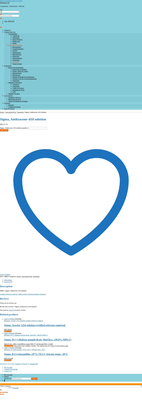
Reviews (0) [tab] (8, 282)
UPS (14, 92)
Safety (14, 43)
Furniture (7, 103)
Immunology (16, 53)
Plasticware (16, 41)
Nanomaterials (17, 58)
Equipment (7, 66)
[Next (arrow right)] (3, 394)
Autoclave (15, 84)
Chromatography (18, 49)
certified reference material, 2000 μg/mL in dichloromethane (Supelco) (23, 294)
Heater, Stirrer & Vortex (20, 71)
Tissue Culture (17, 64)
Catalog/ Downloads (11, 369)
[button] (71, 390)
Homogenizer (16, 73)
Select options (8, 346)
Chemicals (15, 36)
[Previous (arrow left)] (1, 394)
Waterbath (15, 81)
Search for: (7, 378)
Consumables (12, 34)
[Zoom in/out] (1, 392)
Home (2, 112)
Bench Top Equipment (15, 67)
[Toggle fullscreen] (3, 392)
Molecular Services (14, 99)
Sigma (19, 276)
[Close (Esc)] (7, 392)
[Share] (5, 392)
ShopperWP (34, 364)
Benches (11, 105)
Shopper (18, 364)
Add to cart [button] (8, 331)
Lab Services (8, 96)
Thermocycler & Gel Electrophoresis (24, 79)
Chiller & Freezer (18, 88)
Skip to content (17, 1)
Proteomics (16, 60)
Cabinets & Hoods (14, 107)
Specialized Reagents (15, 45)
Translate (15, 388)
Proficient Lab (4, 3)
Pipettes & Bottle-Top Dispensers (23, 77)
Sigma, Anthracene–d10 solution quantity (13, 128)
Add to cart (4, 130)
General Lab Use (9, 32)
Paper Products (17, 39)
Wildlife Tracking (14, 94)
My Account (8, 367)
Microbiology (16, 54)
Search (6, 376)
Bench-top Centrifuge (19, 69)
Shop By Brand (9, 109)
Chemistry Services (14, 97)
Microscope (16, 75)
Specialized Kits (10, 112)
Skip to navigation (6, 1)
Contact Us (8, 371)
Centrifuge (15, 86)
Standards (15, 62)
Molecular (15, 56)
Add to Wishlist (9, 319)
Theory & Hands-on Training (18, 101)
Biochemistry (16, 47)
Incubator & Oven (18, 90)
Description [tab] (8, 280)
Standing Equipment (15, 82)
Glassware (15, 38)
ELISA (14, 51)
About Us (7, 30)
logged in (12, 310)
